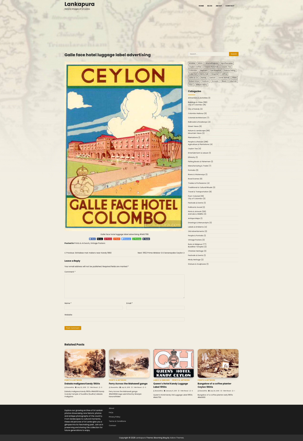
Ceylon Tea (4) (194, 149)
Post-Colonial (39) (196, 196)
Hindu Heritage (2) (196, 260)
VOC (191, 85)
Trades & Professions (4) (199, 183)
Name (68, 303)
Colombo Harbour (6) (197, 113)
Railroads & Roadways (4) (199, 122)
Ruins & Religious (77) (197, 244)
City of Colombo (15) (197, 105)
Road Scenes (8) (195, 179)
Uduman (233, 81)
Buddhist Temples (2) (197, 247)
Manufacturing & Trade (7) (199, 166)
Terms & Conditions (117, 421)
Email (129, 303)
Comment (70, 271)
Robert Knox (194, 81)
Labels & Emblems (161, 380)
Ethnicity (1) (193, 157)
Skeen (224, 81)
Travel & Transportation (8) (200, 192)
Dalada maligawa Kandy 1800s (82, 383)
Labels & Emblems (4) (197, 227)
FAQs (111, 412)
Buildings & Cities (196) (197, 102)
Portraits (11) (193, 170)
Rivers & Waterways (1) (197, 174)
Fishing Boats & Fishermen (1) (200, 161)
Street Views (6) (195, 126)
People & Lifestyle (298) (198, 142)
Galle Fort (193, 74)
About (219, 6)
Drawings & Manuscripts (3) (200, 223)
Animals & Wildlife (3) (197, 214)
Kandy (203, 77)
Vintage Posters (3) (196, 240)
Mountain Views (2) (196, 133)
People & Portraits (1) (197, 235)
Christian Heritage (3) (197, 251)
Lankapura (80, 4)
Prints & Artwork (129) (197, 211)
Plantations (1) (194, 137)
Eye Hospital (216, 70)
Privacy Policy (114, 417)
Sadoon (205, 81)
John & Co (193, 77)
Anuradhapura (212, 63)
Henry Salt (204, 74)
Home (201, 6)
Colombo (193, 70)
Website (68, 314)
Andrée (192, 63)
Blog (209, 6)
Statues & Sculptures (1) (198, 264)
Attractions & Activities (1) (199, 98)
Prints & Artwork (81, 243)
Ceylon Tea (226, 67)
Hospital (214, 74)
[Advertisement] (151, 29)
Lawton (212, 77)
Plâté (234, 77)
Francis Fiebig (229, 70)
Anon (200, 63)
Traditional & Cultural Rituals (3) (201, 187)
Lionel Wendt (223, 77)
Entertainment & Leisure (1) (199, 153)
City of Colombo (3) (196, 198)
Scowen (215, 81)
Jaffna (224, 74)
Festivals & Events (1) (197, 203)
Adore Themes (177, 437)
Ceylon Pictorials (211, 67)
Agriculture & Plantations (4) (200, 144)
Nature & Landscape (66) (199, 131)
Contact (229, 6)
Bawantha (70, 387)
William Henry (201, 85)
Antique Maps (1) (195, 218)
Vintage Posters (97, 243)
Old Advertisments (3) (197, 231)
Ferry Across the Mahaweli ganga (128, 383)
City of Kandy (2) (195, 109)
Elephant (204, 70)
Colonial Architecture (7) (198, 118)
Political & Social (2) (196, 207)
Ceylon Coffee (195, 67)
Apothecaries (227, 63)
